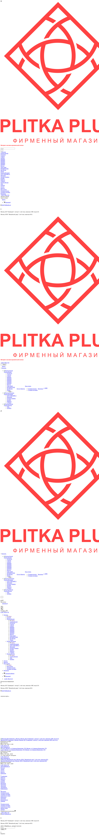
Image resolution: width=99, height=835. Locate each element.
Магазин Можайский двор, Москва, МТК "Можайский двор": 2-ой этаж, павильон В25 (24, 761)
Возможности (4, 800)
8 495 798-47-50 (5, 195)
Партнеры (3, 784)
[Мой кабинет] (1, 599)
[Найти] (2, 150)
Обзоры (3, 809)
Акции (2, 769)
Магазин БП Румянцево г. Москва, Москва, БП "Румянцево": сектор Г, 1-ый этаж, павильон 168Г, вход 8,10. (29, 740)
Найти (2, 829)
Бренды (3, 772)
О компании (4, 776)
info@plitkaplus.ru (6, 205)
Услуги (2, 770)
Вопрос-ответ (4, 808)
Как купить (10, 666)
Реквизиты (3, 797)
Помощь (3, 801)
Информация (4, 788)
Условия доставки (5, 794)
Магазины (3, 791)
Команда (3, 779)
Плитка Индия (14, 656)
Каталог (9, 617)
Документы (4, 787)
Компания (3, 773)
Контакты (3, 783)
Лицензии (3, 786)
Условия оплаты (5, 793)
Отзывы (3, 780)
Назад (9, 616)
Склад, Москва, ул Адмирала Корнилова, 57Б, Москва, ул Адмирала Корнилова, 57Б (23, 749)
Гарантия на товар (5, 795)
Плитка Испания (14, 644)
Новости (3, 777)
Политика (3, 798)
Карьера (3, 781)
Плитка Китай (13, 622)
